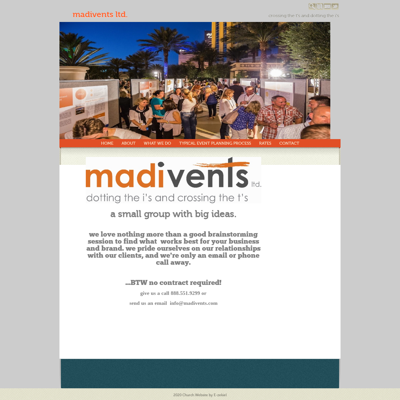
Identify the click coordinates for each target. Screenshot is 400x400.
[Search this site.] (312, 9)
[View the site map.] (320, 9)
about (129, 143)
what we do (157, 143)
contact (289, 143)
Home (107, 143)
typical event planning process (215, 143)
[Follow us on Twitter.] (335, 9)
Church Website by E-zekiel (204, 395)
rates (265, 143)
